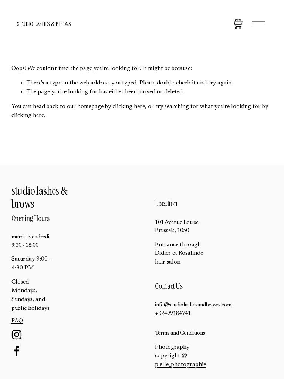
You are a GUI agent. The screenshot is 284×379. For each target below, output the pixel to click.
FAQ (17, 321)
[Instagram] (16, 334)
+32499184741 (173, 313)
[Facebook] (16, 351)
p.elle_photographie (180, 365)
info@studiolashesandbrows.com (193, 305)
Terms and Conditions (180, 333)
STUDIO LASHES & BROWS (44, 24)
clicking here (128, 107)
